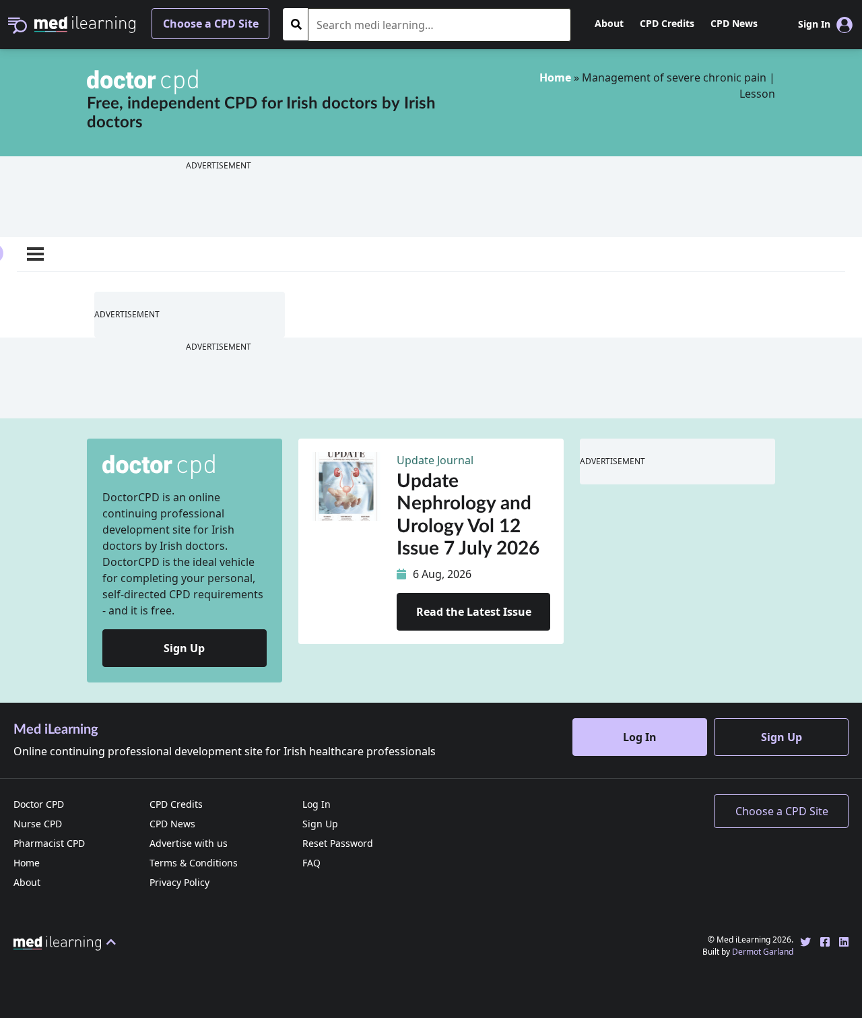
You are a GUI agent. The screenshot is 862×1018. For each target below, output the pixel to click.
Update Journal (435, 460)
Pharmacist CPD (49, 843)
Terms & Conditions (194, 862)
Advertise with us (189, 843)
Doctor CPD (38, 804)
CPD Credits (667, 23)
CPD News (734, 23)
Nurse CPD (37, 823)
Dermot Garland (762, 951)
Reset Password (337, 843)
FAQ (311, 862)
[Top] (66, 941)
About (609, 23)
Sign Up (184, 648)
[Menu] (35, 254)
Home (555, 77)
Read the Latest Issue (473, 611)
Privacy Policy (179, 882)
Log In (640, 737)
